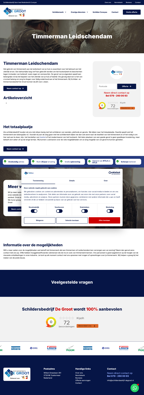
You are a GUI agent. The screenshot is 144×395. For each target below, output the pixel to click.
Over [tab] (106, 181)
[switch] (59, 211)
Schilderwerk (58, 12)
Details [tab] (72, 181)
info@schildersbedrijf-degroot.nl (120, 380)
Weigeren (39, 220)
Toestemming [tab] (38, 181)
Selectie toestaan (72, 220)
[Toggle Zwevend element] (134, 388)
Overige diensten (78, 12)
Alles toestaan (104, 220)
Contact (115, 12)
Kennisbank (80, 375)
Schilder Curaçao (100, 12)
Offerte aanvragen (82, 380)
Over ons (79, 373)
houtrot (43, 137)
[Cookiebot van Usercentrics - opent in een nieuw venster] (110, 173)
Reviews (78, 378)
